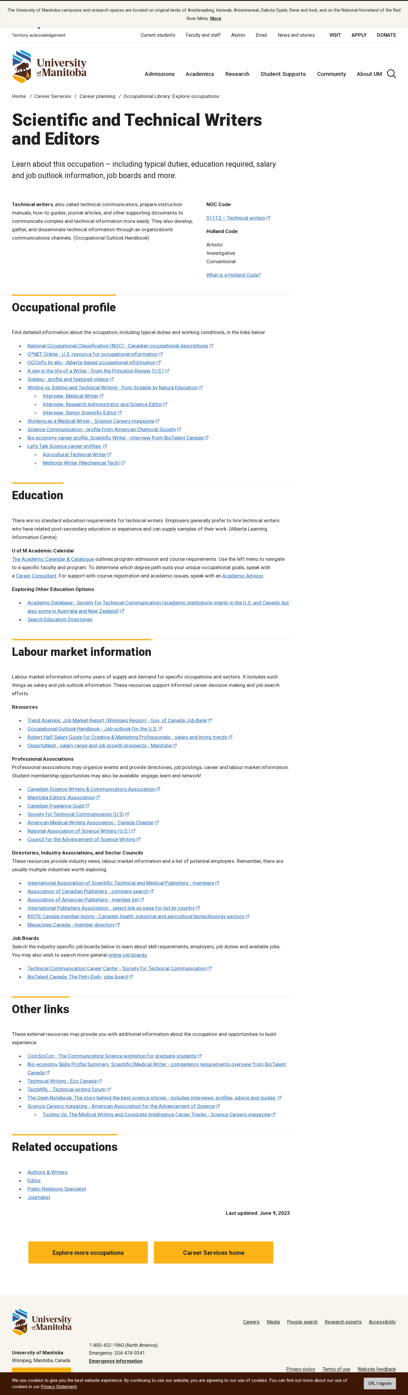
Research (237, 74)
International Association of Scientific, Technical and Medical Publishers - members (120, 883)
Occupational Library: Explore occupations (171, 96)
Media (273, 1322)
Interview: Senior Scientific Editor (80, 413)
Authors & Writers (47, 1172)
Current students (158, 35)
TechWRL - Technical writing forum (66, 1089)
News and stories (296, 35)
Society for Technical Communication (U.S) (75, 814)
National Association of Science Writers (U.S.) (78, 831)
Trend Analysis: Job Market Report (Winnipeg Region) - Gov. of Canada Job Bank (117, 720)
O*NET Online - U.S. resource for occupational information (92, 354)
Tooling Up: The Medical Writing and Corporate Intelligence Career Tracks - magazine (156, 1114)
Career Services (52, 96)
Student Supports (283, 74)
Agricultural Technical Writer (74, 454)
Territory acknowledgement (38, 35)
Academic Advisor (242, 576)
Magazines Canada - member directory (71, 925)
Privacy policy (300, 1369)
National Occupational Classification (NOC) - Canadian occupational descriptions (117, 346)
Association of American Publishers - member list (83, 900)
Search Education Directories (60, 619)
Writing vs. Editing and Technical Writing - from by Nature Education (112, 388)
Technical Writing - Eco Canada (62, 1081)
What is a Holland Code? (233, 275)
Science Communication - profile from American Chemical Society (101, 429)
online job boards (127, 955)
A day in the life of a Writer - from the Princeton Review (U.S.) (95, 371)
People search (302, 1322)
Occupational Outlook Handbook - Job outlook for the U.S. (92, 729)
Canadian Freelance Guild (55, 806)
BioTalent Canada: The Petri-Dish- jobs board (77, 977)
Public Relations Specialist (56, 1189)
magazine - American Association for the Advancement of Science (121, 1106)
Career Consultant (36, 576)
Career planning (97, 96)
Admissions (160, 74)
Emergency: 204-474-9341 (117, 1353)
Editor (34, 1180)
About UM (369, 74)
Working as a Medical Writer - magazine (90, 421)
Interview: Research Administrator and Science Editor (102, 404)
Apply (359, 35)
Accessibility (382, 1322)
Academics (200, 74)
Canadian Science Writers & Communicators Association (91, 789)
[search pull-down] (391, 73)
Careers (251, 1322)
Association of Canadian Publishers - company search (87, 891)
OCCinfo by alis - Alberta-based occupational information (91, 362)
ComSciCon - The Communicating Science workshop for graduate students (112, 1056)
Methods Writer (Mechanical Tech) (81, 463)
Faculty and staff (203, 35)
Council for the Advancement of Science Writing (81, 839)
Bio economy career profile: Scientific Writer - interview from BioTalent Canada (115, 438)
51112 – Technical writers (235, 218)
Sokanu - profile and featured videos (68, 379)
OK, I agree (380, 1383)
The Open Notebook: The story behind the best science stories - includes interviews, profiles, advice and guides (152, 1098)
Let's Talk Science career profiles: (64, 446)
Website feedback (377, 1369)
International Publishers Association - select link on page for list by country (111, 908)
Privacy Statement (59, 1386)
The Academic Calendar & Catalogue (53, 559)
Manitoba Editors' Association (61, 797)
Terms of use (336, 1369)
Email (261, 35)
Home (19, 96)
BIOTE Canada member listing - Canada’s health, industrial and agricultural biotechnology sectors (135, 916)
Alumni (238, 35)
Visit (335, 35)
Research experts (343, 1322)
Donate (386, 35)
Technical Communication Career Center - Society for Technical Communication (116, 968)
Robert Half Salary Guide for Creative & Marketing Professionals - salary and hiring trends (127, 737)
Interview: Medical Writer (70, 396)
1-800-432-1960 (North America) (123, 1345)
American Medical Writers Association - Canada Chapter (90, 823)
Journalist (38, 1197)
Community (331, 74)
